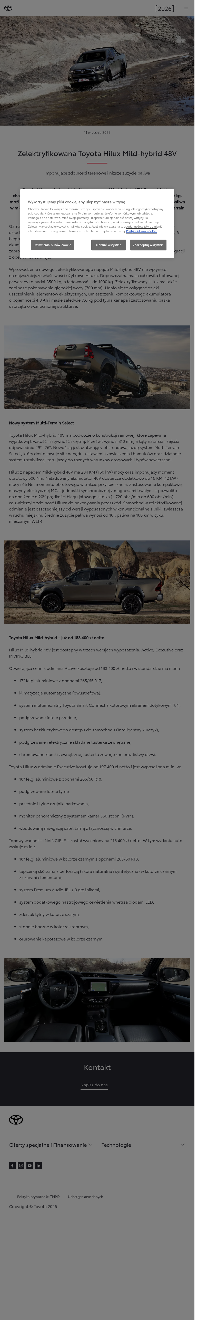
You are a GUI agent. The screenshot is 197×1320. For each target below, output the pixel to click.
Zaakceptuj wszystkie (148, 245)
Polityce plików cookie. (141, 231)
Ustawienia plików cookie (52, 245)
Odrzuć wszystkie (108, 245)
